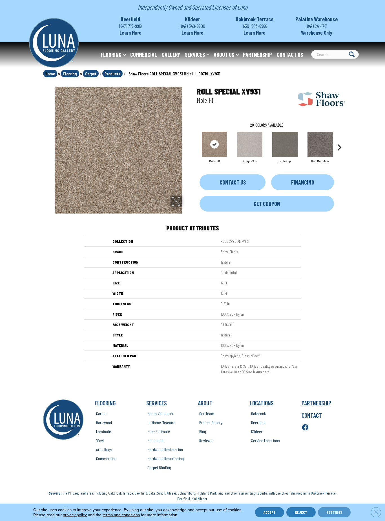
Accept (270, 512)
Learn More (130, 33)
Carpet (90, 73)
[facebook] (305, 427)
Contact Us (290, 54)
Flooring (111, 54)
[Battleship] (285, 144)
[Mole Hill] (214, 144)
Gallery (171, 54)
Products (112, 73)
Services (195, 54)
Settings (334, 512)
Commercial (143, 54)
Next (339, 139)
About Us (224, 54)
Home (50, 73)
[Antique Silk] (250, 144)
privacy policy (75, 515)
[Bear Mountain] (320, 144)
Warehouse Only (316, 33)
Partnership (257, 54)
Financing (302, 182)
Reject (301, 512)
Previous (194, 139)
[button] (124, 55)
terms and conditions (121, 515)
